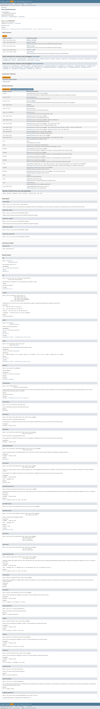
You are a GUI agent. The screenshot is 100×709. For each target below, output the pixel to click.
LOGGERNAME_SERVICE (86, 67)
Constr (14, 5)
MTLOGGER (94, 58)
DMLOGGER (58, 58)
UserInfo (62, 127)
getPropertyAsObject (32, 131)
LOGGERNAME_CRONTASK (25, 66)
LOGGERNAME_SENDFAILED (74, 67)
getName (28, 104)
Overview (2, 1)
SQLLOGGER (37, 60)
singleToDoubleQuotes (32, 186)
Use (15, 1)
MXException (15, 262)
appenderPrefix (6, 66)
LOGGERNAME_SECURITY (62, 67)
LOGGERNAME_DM (69, 66)
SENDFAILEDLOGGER (21, 60)
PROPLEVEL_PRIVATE (31, 42)
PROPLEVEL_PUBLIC (31, 46)
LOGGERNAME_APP (15, 66)
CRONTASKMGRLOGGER (22, 58)
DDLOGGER (53, 58)
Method (18, 5)
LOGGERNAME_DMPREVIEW (79, 66)
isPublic (29, 160)
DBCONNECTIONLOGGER (44, 58)
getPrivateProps (31, 108)
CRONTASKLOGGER (12, 58)
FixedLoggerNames (12, 16)
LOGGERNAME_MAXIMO (28, 67)
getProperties (30, 112)
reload (28, 175)
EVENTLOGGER (64, 58)
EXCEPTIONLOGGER (73, 58)
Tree (18, 1)
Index (27, 1)
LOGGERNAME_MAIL (19, 67)
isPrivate (29, 156)
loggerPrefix (38, 68)
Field (10, 5)
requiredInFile (30, 51)
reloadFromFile (30, 182)
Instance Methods (16, 89)
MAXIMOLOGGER (87, 58)
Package (7, 1)
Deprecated (22, 1)
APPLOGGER (5, 58)
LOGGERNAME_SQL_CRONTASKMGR (18, 68)
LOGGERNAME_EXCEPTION (8, 67)
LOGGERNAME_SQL (6, 68)
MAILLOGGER (80, 58)
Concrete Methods (28, 89)
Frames (16, 3)
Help (30, 1)
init (28, 141)
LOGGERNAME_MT (37, 67)
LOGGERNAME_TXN (30, 68)
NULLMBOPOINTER (6, 60)
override (29, 163)
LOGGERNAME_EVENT (90, 66)
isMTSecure (29, 152)
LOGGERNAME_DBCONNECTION (51, 66)
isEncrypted (30, 148)
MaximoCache (4, 16)
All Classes (29, 3)
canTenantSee (30, 93)
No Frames (21, 3)
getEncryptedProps (31, 97)
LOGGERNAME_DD (61, 66)
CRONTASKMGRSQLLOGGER (33, 58)
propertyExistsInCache (32, 167)
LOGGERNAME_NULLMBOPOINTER (49, 67)
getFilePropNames (31, 101)
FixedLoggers (21, 16)
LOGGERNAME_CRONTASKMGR (37, 66)
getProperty (30, 116)
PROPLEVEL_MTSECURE (31, 40)
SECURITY (13, 60)
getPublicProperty (31, 135)
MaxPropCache (6, 81)
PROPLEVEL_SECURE (31, 49)
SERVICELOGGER (30, 60)
